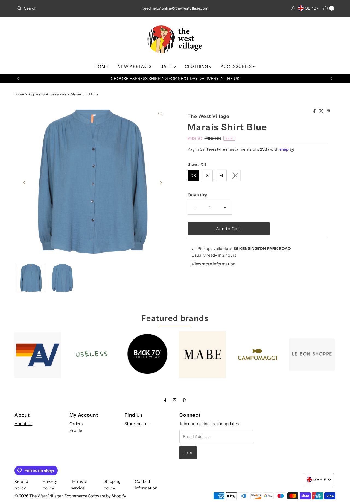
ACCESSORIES (237, 66)
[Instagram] (174, 400)
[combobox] (66, 8)
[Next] (331, 78)
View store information (213, 263)
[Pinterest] (184, 400)
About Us (23, 423)
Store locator (136, 423)
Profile (75, 430)
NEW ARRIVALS (134, 66)
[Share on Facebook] (314, 111)
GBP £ (311, 8)
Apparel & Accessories (47, 94)
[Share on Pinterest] (328, 111)
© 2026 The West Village (37, 495)
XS (193, 175)
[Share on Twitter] (321, 111)
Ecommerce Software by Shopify (95, 495)
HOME (102, 66)
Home (19, 94)
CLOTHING (197, 66)
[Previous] (18, 78)
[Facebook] (165, 400)
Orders (76, 423)
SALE (167, 66)
